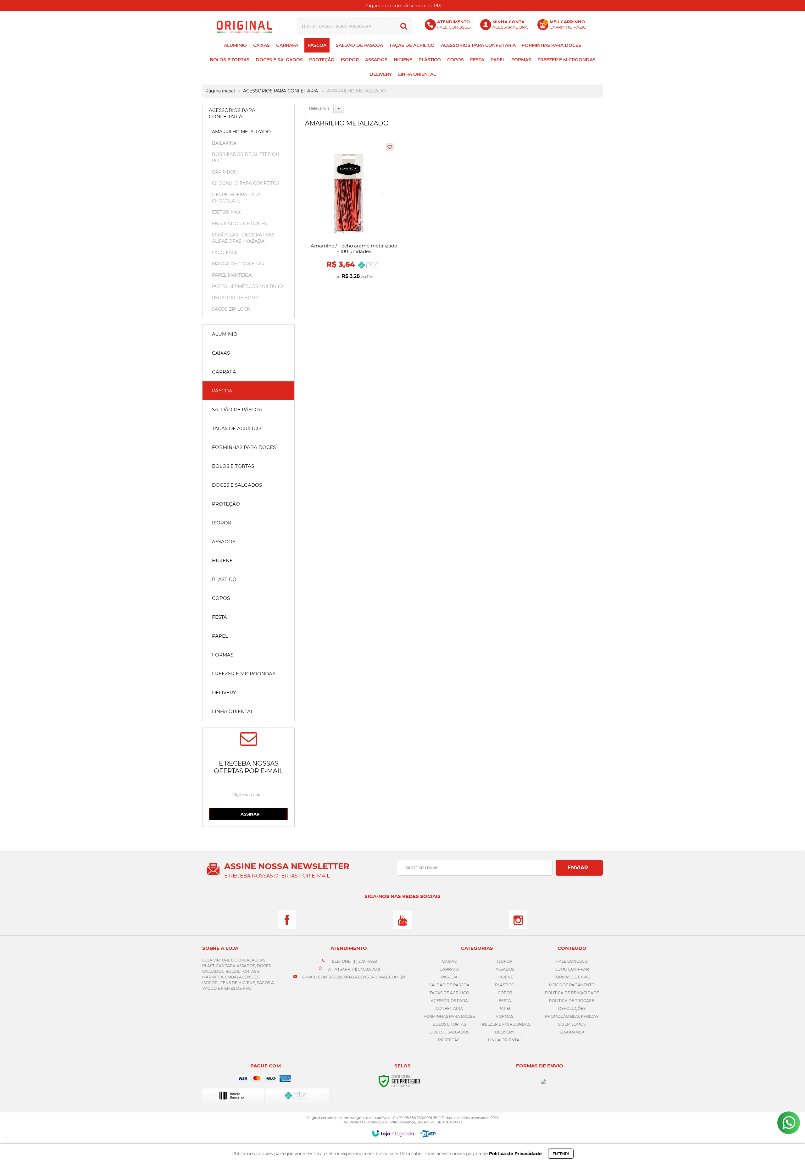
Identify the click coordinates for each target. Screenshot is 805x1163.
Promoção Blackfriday (572, 1016)
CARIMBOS (224, 172)
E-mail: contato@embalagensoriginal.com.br (353, 977)
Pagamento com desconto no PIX (402, 5)
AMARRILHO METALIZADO (241, 132)
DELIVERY (504, 1032)
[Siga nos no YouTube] (402, 919)
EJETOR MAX (226, 212)
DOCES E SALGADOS (449, 1032)
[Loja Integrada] (393, 1133)
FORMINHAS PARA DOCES (449, 1016)
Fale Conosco (572, 961)
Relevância (319, 108)
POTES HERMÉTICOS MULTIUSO (247, 286)
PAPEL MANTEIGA (232, 275)
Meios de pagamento (572, 985)
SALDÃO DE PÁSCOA (449, 985)
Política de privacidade (572, 992)
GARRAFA (449, 969)
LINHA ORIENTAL (505, 1040)
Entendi (561, 1153)
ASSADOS (505, 969)
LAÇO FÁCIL (225, 252)
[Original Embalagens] (244, 26)
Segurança (572, 1032)
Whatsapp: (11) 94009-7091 (353, 969)
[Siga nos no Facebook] (286, 919)
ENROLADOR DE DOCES (239, 223)
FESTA (505, 1000)
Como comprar (572, 969)
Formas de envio (572, 977)
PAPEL (504, 1008)
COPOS (505, 992)
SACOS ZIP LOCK (231, 309)
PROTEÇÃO (449, 1040)
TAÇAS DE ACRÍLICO (449, 992)
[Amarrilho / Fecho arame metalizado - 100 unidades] (354, 212)
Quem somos (572, 1024)
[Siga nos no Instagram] (518, 919)
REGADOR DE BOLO (235, 298)
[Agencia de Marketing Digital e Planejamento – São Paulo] (428, 1134)
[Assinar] (248, 814)
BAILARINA (224, 143)
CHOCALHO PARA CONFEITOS (246, 183)
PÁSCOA (449, 977)
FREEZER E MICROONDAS (505, 1024)
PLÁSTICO (504, 985)
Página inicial (220, 91)
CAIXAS (449, 961)
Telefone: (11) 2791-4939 (353, 961)
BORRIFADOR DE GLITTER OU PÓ (245, 157)
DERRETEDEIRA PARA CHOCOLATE (236, 198)
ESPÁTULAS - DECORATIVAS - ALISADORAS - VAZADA (244, 238)
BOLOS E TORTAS (449, 1024)
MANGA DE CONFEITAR (238, 264)
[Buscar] (403, 26)
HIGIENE (505, 977)
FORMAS (504, 1016)
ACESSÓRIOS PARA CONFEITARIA (280, 91)
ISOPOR (505, 961)
